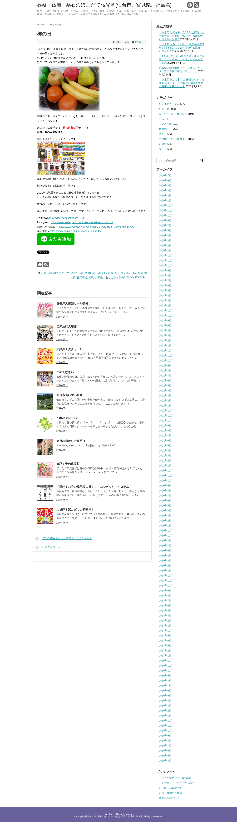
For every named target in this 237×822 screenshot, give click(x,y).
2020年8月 (165, 490)
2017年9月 (165, 635)
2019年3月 (165, 560)
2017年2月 (165, 650)
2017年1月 (165, 655)
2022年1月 (165, 405)
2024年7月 (165, 280)
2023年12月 (166, 310)
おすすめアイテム (169, 103)
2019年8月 (165, 540)
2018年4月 (165, 615)
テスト (163, 118)
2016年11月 (166, 665)
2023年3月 (165, 335)
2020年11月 (166, 475)
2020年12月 (166, 470)
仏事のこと (165, 128)
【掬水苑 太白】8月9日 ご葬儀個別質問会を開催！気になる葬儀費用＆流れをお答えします (181, 47)
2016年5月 (165, 695)
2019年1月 (165, 570)
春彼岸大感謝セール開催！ (73, 303)
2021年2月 (165, 460)
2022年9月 (165, 365)
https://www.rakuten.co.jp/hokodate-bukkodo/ (75, 231)
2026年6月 (165, 180)
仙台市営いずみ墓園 (69, 395)
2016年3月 (165, 705)
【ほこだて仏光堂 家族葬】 (176, 778)
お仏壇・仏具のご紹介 (172, 788)
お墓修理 (52, 273)
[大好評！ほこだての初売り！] (45, 523)
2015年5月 (165, 755)
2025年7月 (165, 225)
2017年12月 (166, 630)
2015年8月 (165, 740)
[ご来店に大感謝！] (45, 340)
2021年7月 (165, 435)
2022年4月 (165, 390)
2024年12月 (166, 255)
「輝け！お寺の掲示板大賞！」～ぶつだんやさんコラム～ (94, 486)
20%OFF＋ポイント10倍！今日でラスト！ (67, 538)
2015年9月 (165, 735)
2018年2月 (165, 620)
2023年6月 (165, 325)
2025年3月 (165, 240)
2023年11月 (166, 315)
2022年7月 (165, 375)
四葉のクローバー (68, 418)
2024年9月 (165, 270)
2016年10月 (166, 670)
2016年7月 (165, 685)
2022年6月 (165, 380)
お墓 (43, 273)
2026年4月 (165, 185)
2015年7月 (165, 745)
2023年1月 (165, 345)
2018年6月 (165, 605)
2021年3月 (165, 455)
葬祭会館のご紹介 (169, 798)
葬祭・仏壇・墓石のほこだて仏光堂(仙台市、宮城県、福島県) (104, 5)
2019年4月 (165, 555)
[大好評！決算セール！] (45, 362)
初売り (163, 133)
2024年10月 (166, 265)
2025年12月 (166, 205)
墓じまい (119, 273)
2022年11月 (166, 355)
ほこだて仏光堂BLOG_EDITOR (127, 277)
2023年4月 (165, 330)
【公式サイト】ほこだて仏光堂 (177, 783)
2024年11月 (166, 260)
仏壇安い (101, 273)
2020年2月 (165, 520)
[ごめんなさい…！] (45, 385)
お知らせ (140, 42)
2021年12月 (166, 410)
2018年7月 (165, 600)
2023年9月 (165, 320)
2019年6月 (165, 550)
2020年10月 (166, 480)
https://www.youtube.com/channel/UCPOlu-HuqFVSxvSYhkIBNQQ (96, 226)
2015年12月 (166, 720)
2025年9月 (165, 220)
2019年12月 (166, 530)
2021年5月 (165, 445)
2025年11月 (166, 210)
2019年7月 (165, 545)
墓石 (128, 273)
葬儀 (100, 277)
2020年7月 (165, 495)
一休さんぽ (165, 123)
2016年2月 (165, 710)
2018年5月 (165, 610)
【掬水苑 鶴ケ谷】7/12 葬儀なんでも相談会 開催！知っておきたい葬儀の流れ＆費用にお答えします (181, 83)
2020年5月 (165, 505)
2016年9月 (165, 675)
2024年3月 (165, 300)
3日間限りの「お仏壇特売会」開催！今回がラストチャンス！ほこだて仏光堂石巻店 (181, 59)
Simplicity (127, 814)
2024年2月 (165, 305)
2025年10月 (166, 215)
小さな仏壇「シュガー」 (56, 547)
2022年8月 (165, 370)
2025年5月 (165, 230)
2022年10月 (166, 360)
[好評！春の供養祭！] (45, 477)
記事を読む (62, 316)
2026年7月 (165, 175)
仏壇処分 (90, 273)
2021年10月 (166, 420)
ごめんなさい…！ (68, 372)
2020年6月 (165, 500)
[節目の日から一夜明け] (45, 454)
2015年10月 (166, 730)
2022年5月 (165, 385)
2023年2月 (165, 340)
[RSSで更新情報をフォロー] (196, 6)
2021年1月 (165, 465)
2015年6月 (165, 750)
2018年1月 (165, 625)
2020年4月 (165, 510)
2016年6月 (165, 690)
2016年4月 (165, 700)
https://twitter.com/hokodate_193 (65, 218)
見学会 (163, 148)
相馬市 (92, 277)
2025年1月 (165, 250)
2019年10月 (166, 535)
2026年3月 (165, 190)
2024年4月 (165, 295)
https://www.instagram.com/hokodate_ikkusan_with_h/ (82, 222)
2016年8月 (165, 680)
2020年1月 (165, 525)
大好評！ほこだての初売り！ (75, 509)
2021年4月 (165, 450)
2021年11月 (166, 415)
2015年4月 (165, 760)
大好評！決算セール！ (70, 349)
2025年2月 (165, 245)
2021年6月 (165, 440)
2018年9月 (165, 590)
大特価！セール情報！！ (173, 138)
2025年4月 (165, 235)
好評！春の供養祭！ (69, 463)
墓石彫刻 (138, 273)
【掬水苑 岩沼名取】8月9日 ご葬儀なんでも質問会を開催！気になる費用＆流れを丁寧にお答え (181, 36)
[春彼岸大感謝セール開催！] (45, 317)
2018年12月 (166, 575)
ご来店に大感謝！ (68, 326)
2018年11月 (166, 580)
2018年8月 (165, 595)
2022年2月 (165, 400)
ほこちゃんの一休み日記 (173, 113)
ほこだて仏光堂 (68, 273)
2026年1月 (165, 200)
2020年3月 (165, 515)
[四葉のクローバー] (45, 431)
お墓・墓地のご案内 (170, 793)
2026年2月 (165, 195)
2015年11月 (166, 725)
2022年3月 (165, 395)
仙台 (110, 273)
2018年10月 (166, 585)
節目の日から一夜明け (70, 440)
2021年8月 (165, 430)
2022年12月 (166, 350)
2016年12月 (166, 660)
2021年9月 (165, 425)
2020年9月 (165, 485)
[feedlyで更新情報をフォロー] (190, 6)
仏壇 (81, 273)
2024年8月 (165, 275)
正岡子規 (82, 277)
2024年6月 (165, 285)
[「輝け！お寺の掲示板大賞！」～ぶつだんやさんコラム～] (45, 500)
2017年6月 (165, 640)
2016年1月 (165, 715)
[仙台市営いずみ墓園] (45, 408)
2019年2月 (165, 565)
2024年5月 (165, 290)
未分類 (163, 143)
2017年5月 (165, 645)
